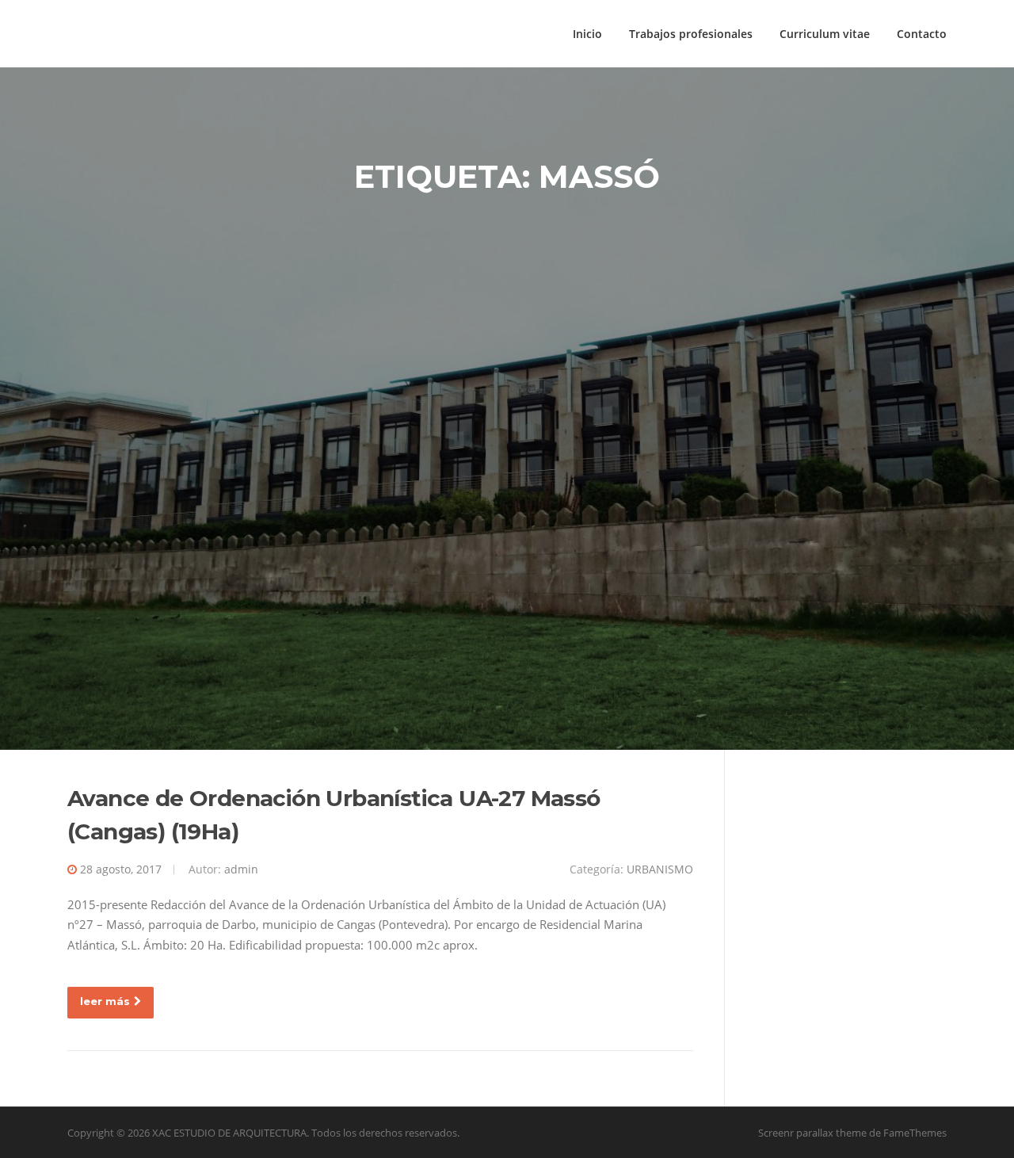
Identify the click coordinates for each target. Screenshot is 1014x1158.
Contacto (922, 33)
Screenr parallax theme (812, 1133)
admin (241, 869)
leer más (105, 1001)
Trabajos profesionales (691, 33)
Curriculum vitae (825, 33)
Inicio (587, 33)
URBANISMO (660, 869)
